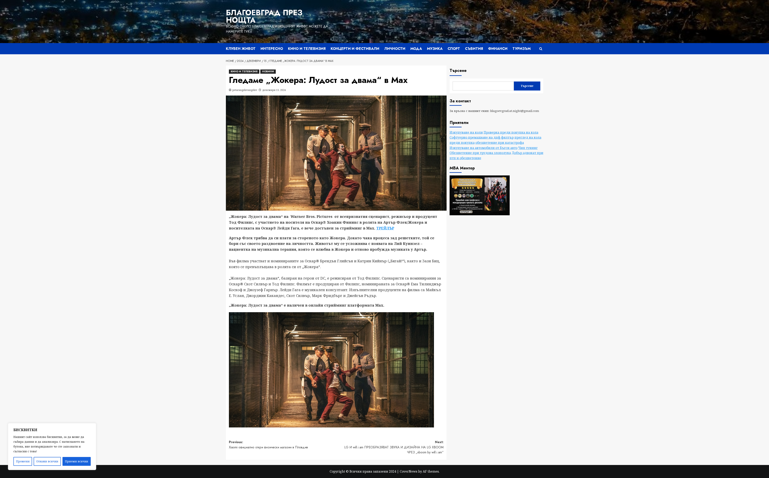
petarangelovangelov (245, 90)
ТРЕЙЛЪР (385, 228)
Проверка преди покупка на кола (511, 132)
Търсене (458, 70)
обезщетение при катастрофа (499, 142)
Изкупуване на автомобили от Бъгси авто (483, 148)
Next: (394, 447)
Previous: (268, 445)
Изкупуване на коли (466, 132)
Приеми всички (76, 461)
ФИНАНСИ (497, 48)
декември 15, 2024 (274, 90)
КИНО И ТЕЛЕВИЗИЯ (307, 48)
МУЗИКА (435, 48)
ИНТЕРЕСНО (272, 48)
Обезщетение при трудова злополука (480, 153)
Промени (23, 461)
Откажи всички (47, 461)
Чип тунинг (528, 148)
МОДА (416, 48)
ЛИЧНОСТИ (394, 48)
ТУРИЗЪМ (521, 48)
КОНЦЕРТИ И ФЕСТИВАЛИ (355, 48)
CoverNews (408, 471)
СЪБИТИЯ (474, 48)
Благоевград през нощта (264, 16)
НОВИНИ (268, 71)
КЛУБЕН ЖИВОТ (241, 48)
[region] (52, 446)
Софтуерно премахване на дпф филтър (482, 137)
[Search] (540, 48)
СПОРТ (454, 48)
